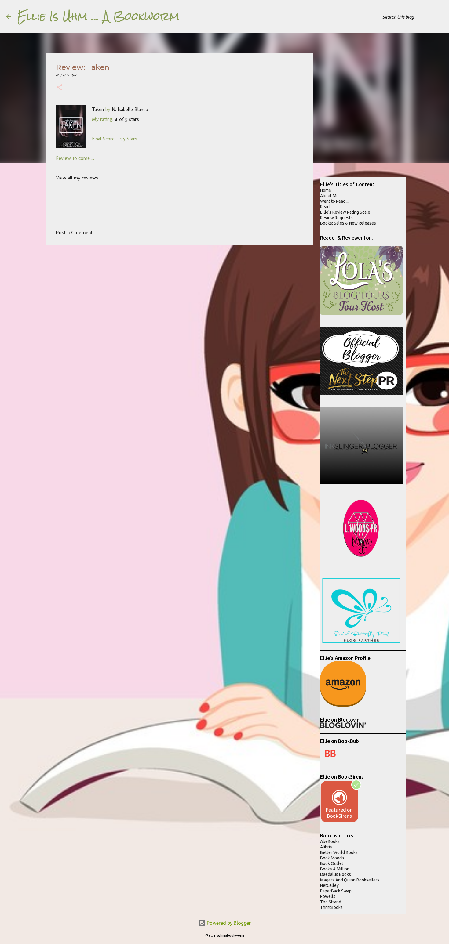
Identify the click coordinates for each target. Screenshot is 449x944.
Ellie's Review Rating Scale (345, 212)
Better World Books (339, 852)
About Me (329, 195)
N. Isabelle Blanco (130, 109)
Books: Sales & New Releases (348, 223)
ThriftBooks (331, 907)
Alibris (326, 847)
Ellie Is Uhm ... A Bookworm (98, 16)
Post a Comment (74, 232)
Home (325, 190)
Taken (98, 109)
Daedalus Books (335, 874)
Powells (327, 896)
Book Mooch (332, 857)
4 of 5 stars (127, 119)
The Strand (330, 901)
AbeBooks (330, 841)
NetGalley (329, 885)
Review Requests (336, 217)
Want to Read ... (334, 201)
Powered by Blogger (228, 923)
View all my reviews (77, 178)
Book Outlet (331, 863)
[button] (59, 88)
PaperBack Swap (336, 890)
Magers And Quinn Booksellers (349, 879)
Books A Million (334, 868)
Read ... (326, 206)
